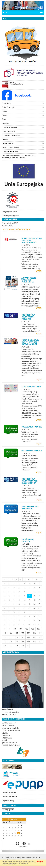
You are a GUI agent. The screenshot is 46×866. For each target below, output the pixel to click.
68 (14, 612)
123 (28, 641)
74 (4, 617)
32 (34, 592)
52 (14, 604)
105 (5, 633)
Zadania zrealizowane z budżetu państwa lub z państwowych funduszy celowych (18, 156)
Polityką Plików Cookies (20, 863)
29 (19, 592)
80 (34, 617)
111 (40, 633)
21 (19, 588)
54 (24, 604)
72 (34, 612)
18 (4, 588)
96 (34, 625)
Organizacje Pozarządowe (11, 135)
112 (5, 637)
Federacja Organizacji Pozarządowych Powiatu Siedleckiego (30, 394)
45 (19, 600)
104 (38, 629)
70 (24, 612)
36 (14, 596)
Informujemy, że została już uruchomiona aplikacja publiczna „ (31, 548)
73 (39, 612)
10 (4, 583)
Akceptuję (40, 862)
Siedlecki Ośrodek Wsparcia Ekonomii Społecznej (31, 399)
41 (39, 596)
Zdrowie (5, 139)
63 (29, 608)
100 (15, 629)
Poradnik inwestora (9, 793)
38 (24, 596)
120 (10, 641)
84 (14, 621)
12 (14, 583)
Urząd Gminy (6, 103)
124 (34, 641)
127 (10, 646)
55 (29, 604)
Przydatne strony (8, 801)
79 (29, 617)
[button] (43, 103)
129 (22, 646)
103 (32, 629)
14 (24, 583)
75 (9, 617)
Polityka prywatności (9, 212)
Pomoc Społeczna (8, 131)
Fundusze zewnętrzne (10, 151)
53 (19, 604)
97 (39, 625)
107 (16, 633)
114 (16, 637)
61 (19, 608)
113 (10, 637)
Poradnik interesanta (9, 797)
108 (22, 633)
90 (4, 625)
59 (9, 608)
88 (34, 621)
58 (4, 608)
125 (40, 641)
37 (19, 596)
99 (9, 629)
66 (4, 612)
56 (34, 604)
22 (24, 588)
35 (9, 596)
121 (16, 641)
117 (34, 637)
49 (39, 600)
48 (34, 600)
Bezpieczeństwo (8, 143)
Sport (4, 119)
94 (24, 625)
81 (39, 617)
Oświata (5, 115)
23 (29, 588)
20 (14, 588)
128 (16, 646)
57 (39, 604)
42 (4, 600)
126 (5, 646)
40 (34, 596)
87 (29, 621)
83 (9, 621)
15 (29, 583)
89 (39, 621)
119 (5, 641)
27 (9, 592)
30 (24, 592)
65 (39, 608)
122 (22, 641)
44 (14, 600)
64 (34, 608)
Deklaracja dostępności (10, 216)
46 (24, 600)
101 (20, 629)
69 (19, 612)
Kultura (4, 111)
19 (9, 588)
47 (29, 600)
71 (29, 612)
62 (24, 608)
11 (9, 583)
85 (19, 621)
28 (14, 592)
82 (4, 621)
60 (14, 608)
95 (29, 625)
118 (40, 637)
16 (34, 583)
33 (39, 592)
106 (10, 633)
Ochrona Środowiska (9, 127)
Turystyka (5, 123)
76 (14, 617)
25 (39, 588)
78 (24, 617)
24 (34, 588)
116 (28, 637)
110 (34, 633)
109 (28, 633)
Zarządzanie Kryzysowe (10, 147)
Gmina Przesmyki (8, 107)
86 (24, 621)
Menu (5, 12)
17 (39, 583)
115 (22, 637)
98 (4, 629)
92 (14, 625)
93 (19, 625)
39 (29, 596)
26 (4, 592)
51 (9, 604)
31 (29, 592)
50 (4, 604)
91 (9, 625)
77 (19, 617)
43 (9, 600)
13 (19, 583)
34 (4, 596)
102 (26, 629)
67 (9, 612)
